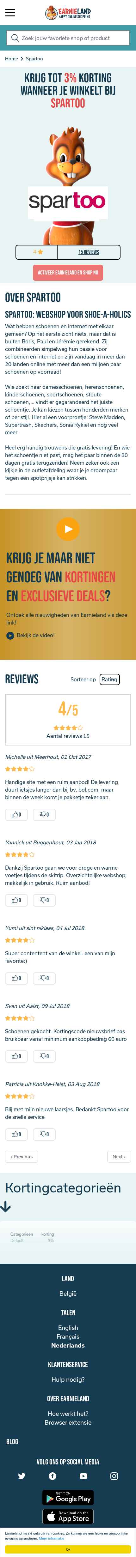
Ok (68, 1549)
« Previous (21, 1156)
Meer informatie (51, 1538)
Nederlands (68, 1345)
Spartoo (34, 58)
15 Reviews (88, 252)
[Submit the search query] (14, 37)
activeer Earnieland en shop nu (68, 272)
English (68, 1327)
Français (68, 1336)
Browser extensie (68, 1422)
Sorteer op (83, 679)
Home (11, 58)
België (68, 1293)
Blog (12, 1441)
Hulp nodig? (68, 1379)
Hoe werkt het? (68, 1413)
